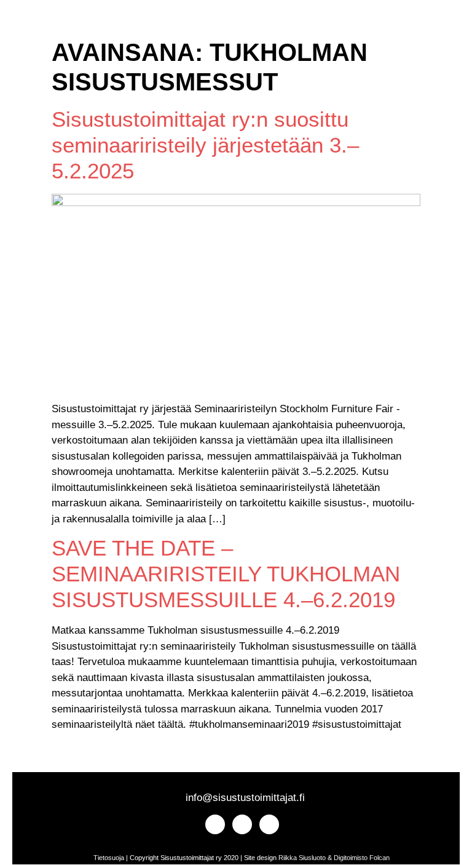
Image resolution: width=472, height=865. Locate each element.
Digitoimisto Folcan (362, 857)
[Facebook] (53, 22)
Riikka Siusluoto (302, 857)
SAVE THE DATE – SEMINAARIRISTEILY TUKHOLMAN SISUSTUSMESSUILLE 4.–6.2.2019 (226, 574)
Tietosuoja (108, 857)
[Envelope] (74, 22)
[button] (109, 22)
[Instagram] (32, 22)
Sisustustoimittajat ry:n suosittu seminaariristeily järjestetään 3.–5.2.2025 (205, 145)
